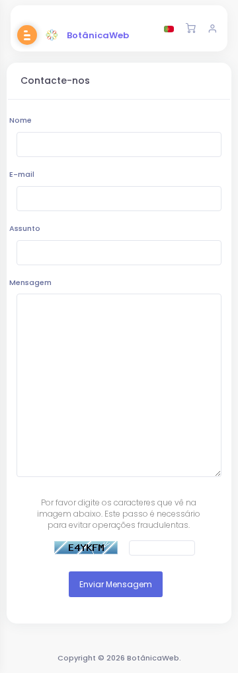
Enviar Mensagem (115, 584)
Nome (20, 120)
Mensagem (30, 282)
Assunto (24, 228)
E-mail (21, 174)
